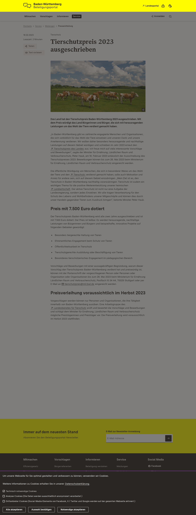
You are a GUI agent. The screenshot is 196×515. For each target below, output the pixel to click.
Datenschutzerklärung (77, 483)
